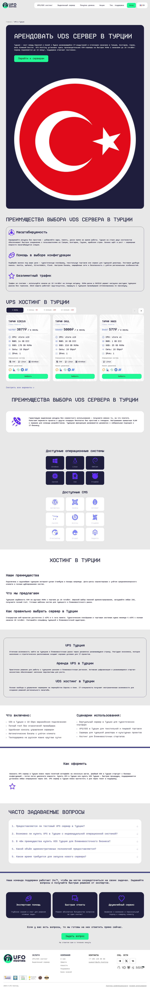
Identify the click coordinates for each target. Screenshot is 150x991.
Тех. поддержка (117, 5)
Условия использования (137, 986)
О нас (63, 959)
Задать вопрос (75, 936)
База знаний (66, 972)
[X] (126, 961)
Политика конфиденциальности (117, 986)
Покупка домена (87, 5)
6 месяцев (50, 310)
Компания (65, 955)
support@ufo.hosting (98, 962)
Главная (9, 22)
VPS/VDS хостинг (45, 5)
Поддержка (65, 969)
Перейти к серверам (31, 58)
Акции (102, 5)
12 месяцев (67, 310)
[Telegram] (120, 961)
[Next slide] (141, 311)
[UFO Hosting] (9, 5)
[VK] (133, 961)
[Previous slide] (134, 311)
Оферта (64, 962)
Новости (64, 965)
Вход (131, 5)
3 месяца (32, 310)
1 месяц (15, 310)
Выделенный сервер (66, 5)
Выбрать (28, 376)
